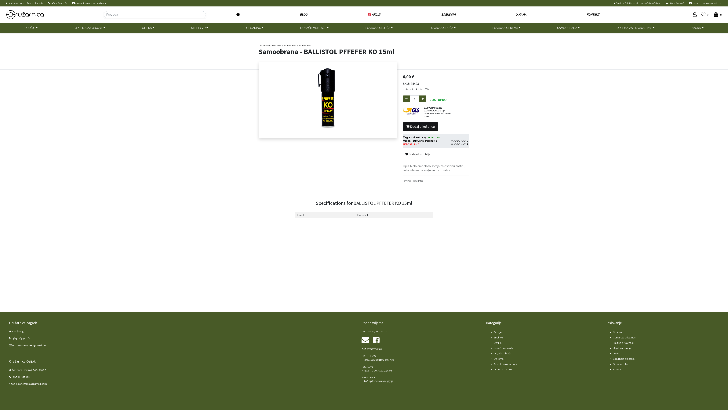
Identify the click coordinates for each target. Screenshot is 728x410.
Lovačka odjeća (378, 28)
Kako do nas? (458, 141)
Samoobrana (567, 28)
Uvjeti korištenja (622, 348)
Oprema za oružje (89, 28)
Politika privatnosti (623, 342)
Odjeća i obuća (502, 353)
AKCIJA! (696, 28)
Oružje (29, 28)
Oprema (499, 358)
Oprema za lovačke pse (634, 28)
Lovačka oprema (505, 28)
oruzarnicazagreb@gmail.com (90, 3)
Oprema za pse (503, 369)
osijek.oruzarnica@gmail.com (707, 3)
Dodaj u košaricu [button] (422, 126)
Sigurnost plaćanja (624, 358)
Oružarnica (264, 45)
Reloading (253, 28)
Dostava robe (620, 364)
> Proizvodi (276, 45)
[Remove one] (406, 98)
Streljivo (198, 28)
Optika (147, 28)
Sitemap (618, 369)
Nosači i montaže (313, 28)
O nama (617, 332)
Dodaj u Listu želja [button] (419, 154)
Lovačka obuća (441, 28)
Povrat (616, 353)
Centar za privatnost (624, 337)
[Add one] (422, 98)
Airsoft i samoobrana (506, 364)
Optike (497, 342)
